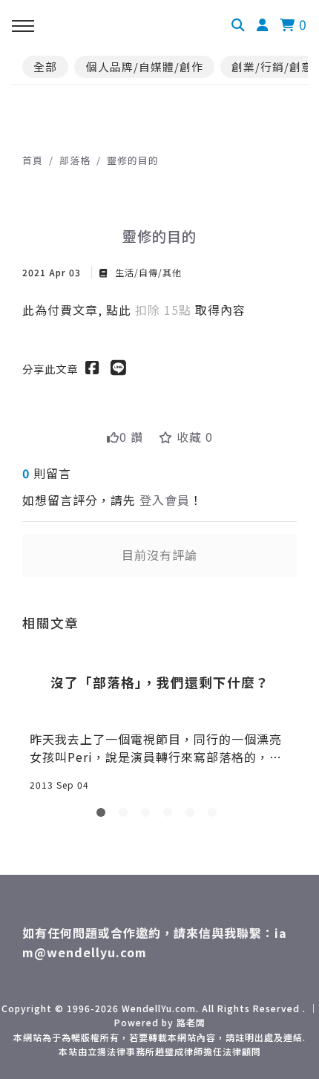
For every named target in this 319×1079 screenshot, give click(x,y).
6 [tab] (215, 815)
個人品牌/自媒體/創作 (144, 66)
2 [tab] (126, 815)
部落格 (75, 160)
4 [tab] (170, 815)
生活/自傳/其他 (147, 272)
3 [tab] (148, 815)
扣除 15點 (165, 310)
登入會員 (164, 500)
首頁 (32, 160)
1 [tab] (103, 815)
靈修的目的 (133, 160)
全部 (45, 66)
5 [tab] (192, 815)
